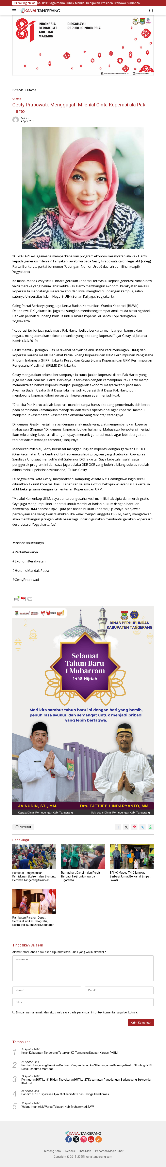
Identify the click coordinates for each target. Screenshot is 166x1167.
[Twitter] (76, 1139)
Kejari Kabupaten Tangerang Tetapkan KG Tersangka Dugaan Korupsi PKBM (69, 1052)
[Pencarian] (151, 10)
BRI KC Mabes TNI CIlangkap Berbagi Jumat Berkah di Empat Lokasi (130, 876)
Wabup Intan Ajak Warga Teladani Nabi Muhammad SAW (57, 1106)
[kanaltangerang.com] (39, 11)
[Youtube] (91, 1139)
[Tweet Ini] (126, 827)
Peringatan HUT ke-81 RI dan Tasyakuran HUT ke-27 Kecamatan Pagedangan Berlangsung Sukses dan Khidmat (86, 1081)
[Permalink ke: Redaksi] (15, 119)
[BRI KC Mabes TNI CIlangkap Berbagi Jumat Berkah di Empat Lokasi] (132, 856)
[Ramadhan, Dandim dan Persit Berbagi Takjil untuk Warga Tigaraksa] (83, 856)
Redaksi (25, 118)
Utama (16, 98)
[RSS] (98, 1139)
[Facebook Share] (118, 827)
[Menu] (15, 10)
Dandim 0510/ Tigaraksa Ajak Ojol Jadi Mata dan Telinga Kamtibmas (65, 1094)
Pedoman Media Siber (109, 1151)
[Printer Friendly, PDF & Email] (23, 599)
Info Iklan (85, 1151)
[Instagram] (83, 1139)
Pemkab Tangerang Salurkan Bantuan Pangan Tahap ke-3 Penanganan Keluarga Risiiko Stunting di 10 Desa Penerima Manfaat (86, 1067)
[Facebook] (68, 1139)
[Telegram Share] (142, 827)
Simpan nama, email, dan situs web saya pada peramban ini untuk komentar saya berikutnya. (77, 1012)
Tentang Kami (52, 1151)
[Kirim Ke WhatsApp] (151, 827)
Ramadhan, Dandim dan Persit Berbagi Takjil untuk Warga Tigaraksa (80, 876)
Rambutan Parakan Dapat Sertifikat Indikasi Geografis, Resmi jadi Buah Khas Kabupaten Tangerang (33, 921)
